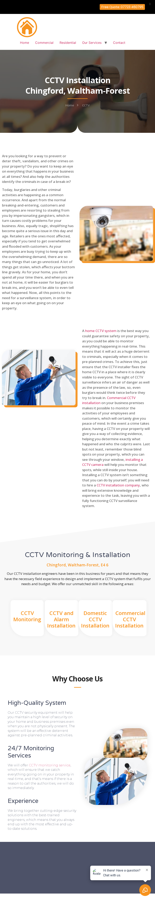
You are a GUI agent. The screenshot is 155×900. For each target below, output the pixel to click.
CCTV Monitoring (27, 616)
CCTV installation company (118, 485)
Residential (68, 43)
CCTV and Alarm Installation (61, 619)
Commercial (44, 43)
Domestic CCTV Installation (95, 619)
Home (24, 43)
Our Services (92, 43)
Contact (119, 43)
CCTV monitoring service (49, 765)
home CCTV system (100, 330)
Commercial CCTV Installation (130, 619)
